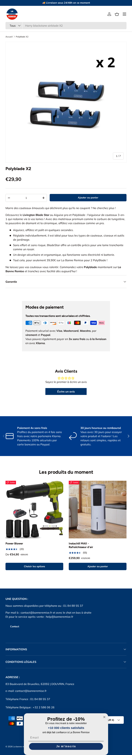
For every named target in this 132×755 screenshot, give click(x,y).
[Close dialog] (104, 717)
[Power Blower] (34, 509)
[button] (117, 14)
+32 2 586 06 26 (43, 707)
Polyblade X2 (22, 37)
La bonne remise (21, 746)
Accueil (9, 37)
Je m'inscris (66, 746)
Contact (14, 626)
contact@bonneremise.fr (36, 612)
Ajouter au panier (88, 197)
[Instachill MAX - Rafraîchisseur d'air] (97, 509)
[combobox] (66, 25)
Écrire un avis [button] (66, 391)
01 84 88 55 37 (40, 699)
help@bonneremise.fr (59, 616)
